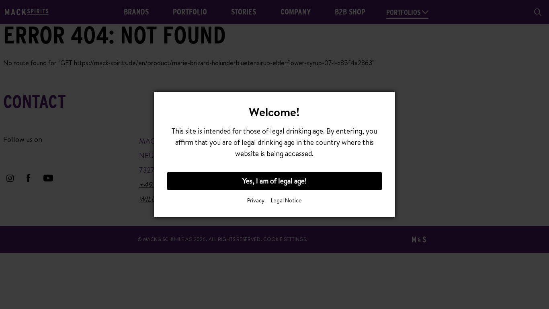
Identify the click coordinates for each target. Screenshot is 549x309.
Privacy (255, 200)
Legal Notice (286, 200)
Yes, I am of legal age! (274, 181)
